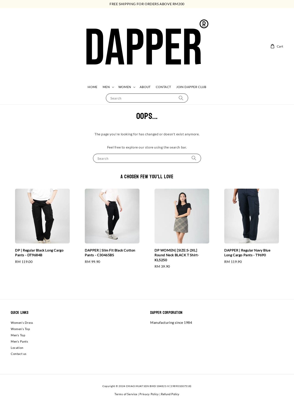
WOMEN (124, 87)
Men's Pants (19, 341)
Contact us (18, 354)
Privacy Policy (149, 394)
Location (17, 347)
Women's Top (20, 329)
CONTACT (163, 87)
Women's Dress (22, 322)
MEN (106, 87)
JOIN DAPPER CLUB (191, 87)
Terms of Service (126, 394)
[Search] (181, 98)
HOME (92, 87)
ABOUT (145, 87)
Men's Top (18, 335)
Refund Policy (170, 394)
